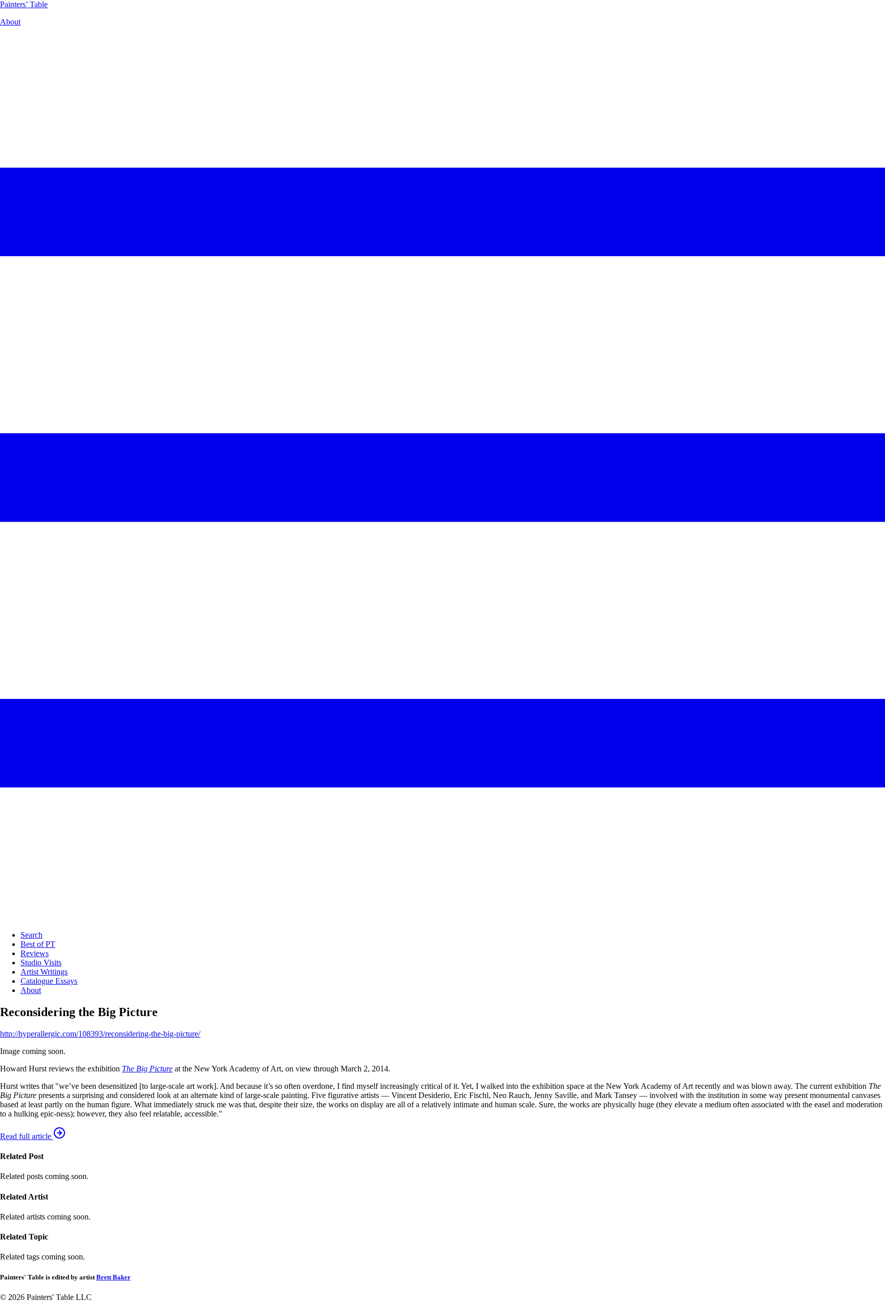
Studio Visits (40, 962)
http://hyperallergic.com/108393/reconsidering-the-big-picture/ (100, 1033)
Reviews (34, 953)
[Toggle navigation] (442, 917)
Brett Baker (113, 1277)
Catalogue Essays (48, 981)
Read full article (26, 1136)
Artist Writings (44, 971)
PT (24, 4)
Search (31, 935)
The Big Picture (147, 1068)
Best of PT (37, 944)
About (10, 21)
